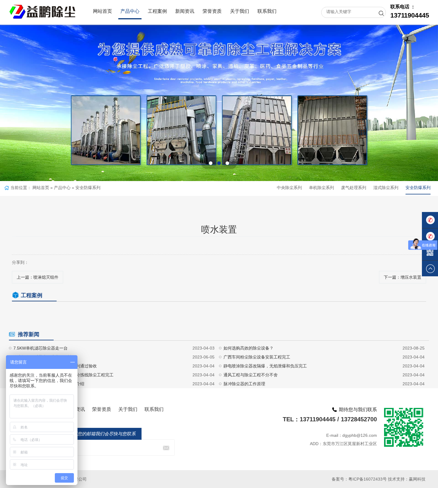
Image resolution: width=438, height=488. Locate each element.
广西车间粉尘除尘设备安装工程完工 (256, 357)
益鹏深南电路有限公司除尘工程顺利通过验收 (55, 366)
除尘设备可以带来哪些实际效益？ (44, 357)
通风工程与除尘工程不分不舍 (250, 374)
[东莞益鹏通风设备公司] (42, 7)
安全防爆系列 (87, 187)
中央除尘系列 (289, 187)
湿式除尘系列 (385, 187)
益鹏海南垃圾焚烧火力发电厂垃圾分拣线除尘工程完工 (63, 374)
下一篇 (402, 277)
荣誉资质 (212, 11)
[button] (210, 163)
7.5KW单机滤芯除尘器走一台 (40, 348)
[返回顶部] (430, 269)
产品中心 (129, 11)
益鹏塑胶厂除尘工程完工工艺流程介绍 (48, 383)
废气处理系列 (353, 187)
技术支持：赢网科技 (406, 479)
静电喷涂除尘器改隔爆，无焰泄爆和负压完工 (265, 366)
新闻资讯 (184, 11)
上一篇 (37, 277)
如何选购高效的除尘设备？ (248, 348)
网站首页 (102, 11)
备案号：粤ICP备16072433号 (359, 479)
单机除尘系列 (321, 187)
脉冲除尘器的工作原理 (244, 383)
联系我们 (267, 11)
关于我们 (239, 11)
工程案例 (157, 11)
